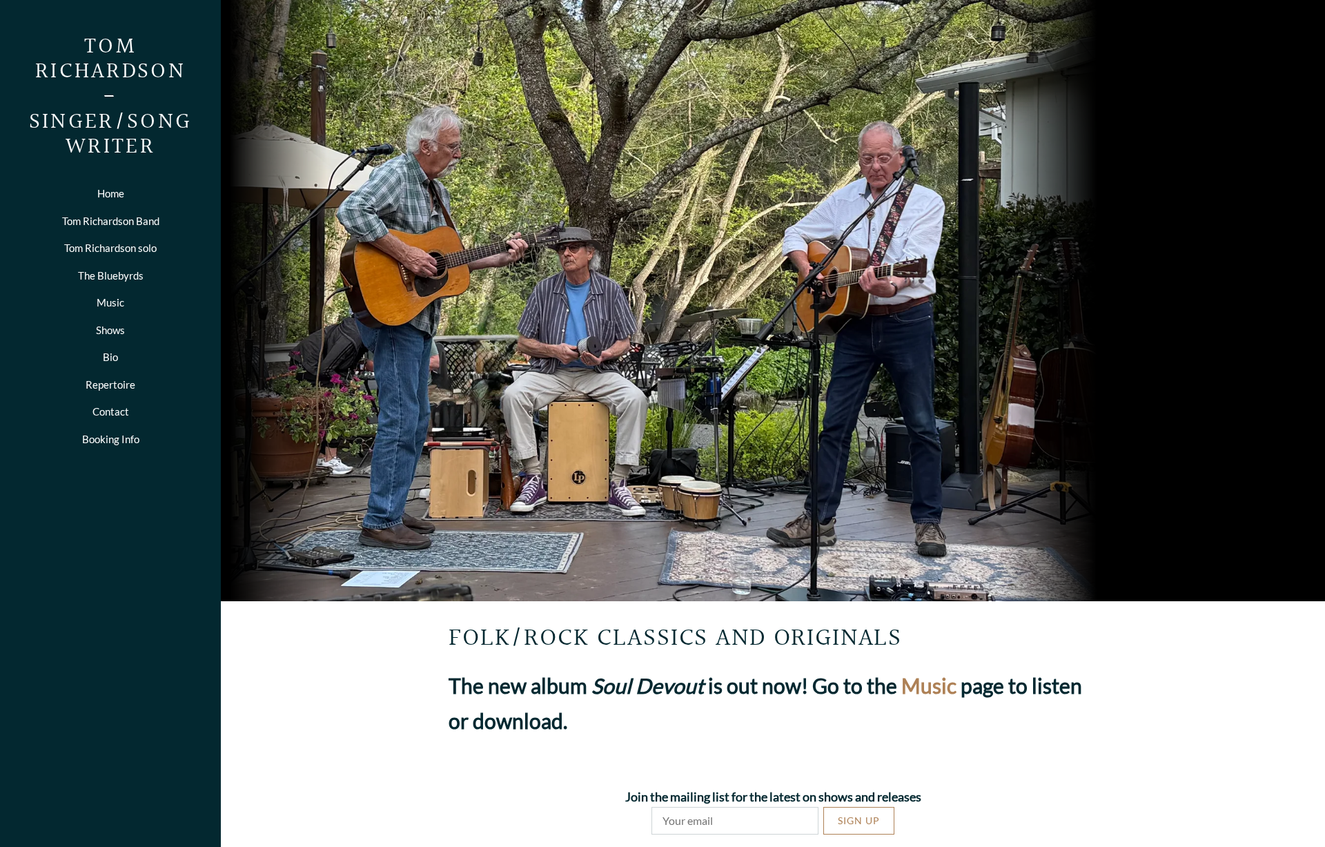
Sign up (859, 820)
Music (110, 302)
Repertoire (110, 384)
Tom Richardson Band (110, 221)
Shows (110, 330)
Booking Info (110, 439)
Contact (110, 411)
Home (110, 193)
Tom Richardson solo (110, 248)
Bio (110, 357)
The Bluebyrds (111, 275)
